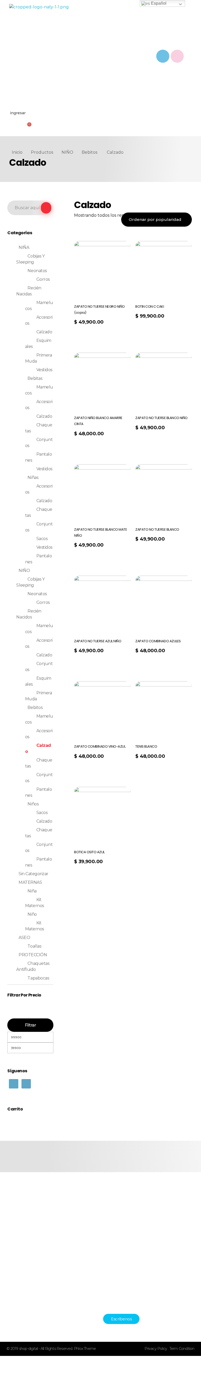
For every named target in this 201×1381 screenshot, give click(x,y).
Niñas (32, 477)
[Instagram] (177, 56)
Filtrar (30, 1025)
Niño (32, 914)
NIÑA (24, 247)
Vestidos (44, 369)
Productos (42, 152)
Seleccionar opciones (95, 335)
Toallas (34, 946)
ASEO (24, 937)
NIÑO (67, 152)
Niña (31, 891)
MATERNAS (30, 882)
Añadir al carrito (153, 329)
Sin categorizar (33, 873)
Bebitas (34, 378)
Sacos (42, 538)
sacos (42, 812)
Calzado (44, 331)
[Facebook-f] (162, 56)
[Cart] (28, 126)
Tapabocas (38, 978)
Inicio (17, 152)
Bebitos (89, 152)
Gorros (43, 279)
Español (158, 3)
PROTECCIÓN (33, 954)
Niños (32, 803)
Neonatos (37, 270)
